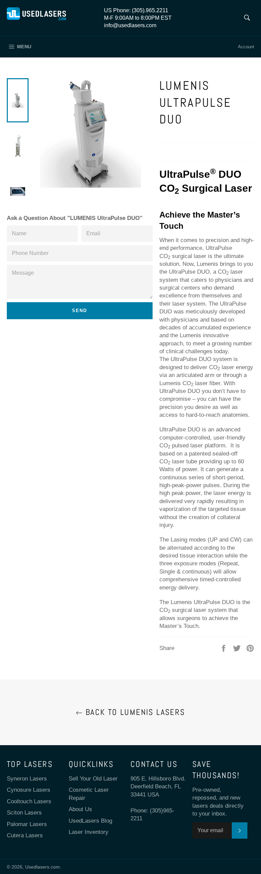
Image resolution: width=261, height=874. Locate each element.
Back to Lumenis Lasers (134, 712)
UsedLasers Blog (90, 821)
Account (246, 46)
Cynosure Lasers (28, 790)
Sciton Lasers (24, 812)
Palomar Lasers (27, 824)
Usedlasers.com (42, 867)
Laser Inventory (88, 832)
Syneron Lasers (27, 778)
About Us (80, 809)
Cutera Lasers (25, 835)
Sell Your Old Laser (93, 778)
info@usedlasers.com (130, 25)
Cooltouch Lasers (29, 801)
